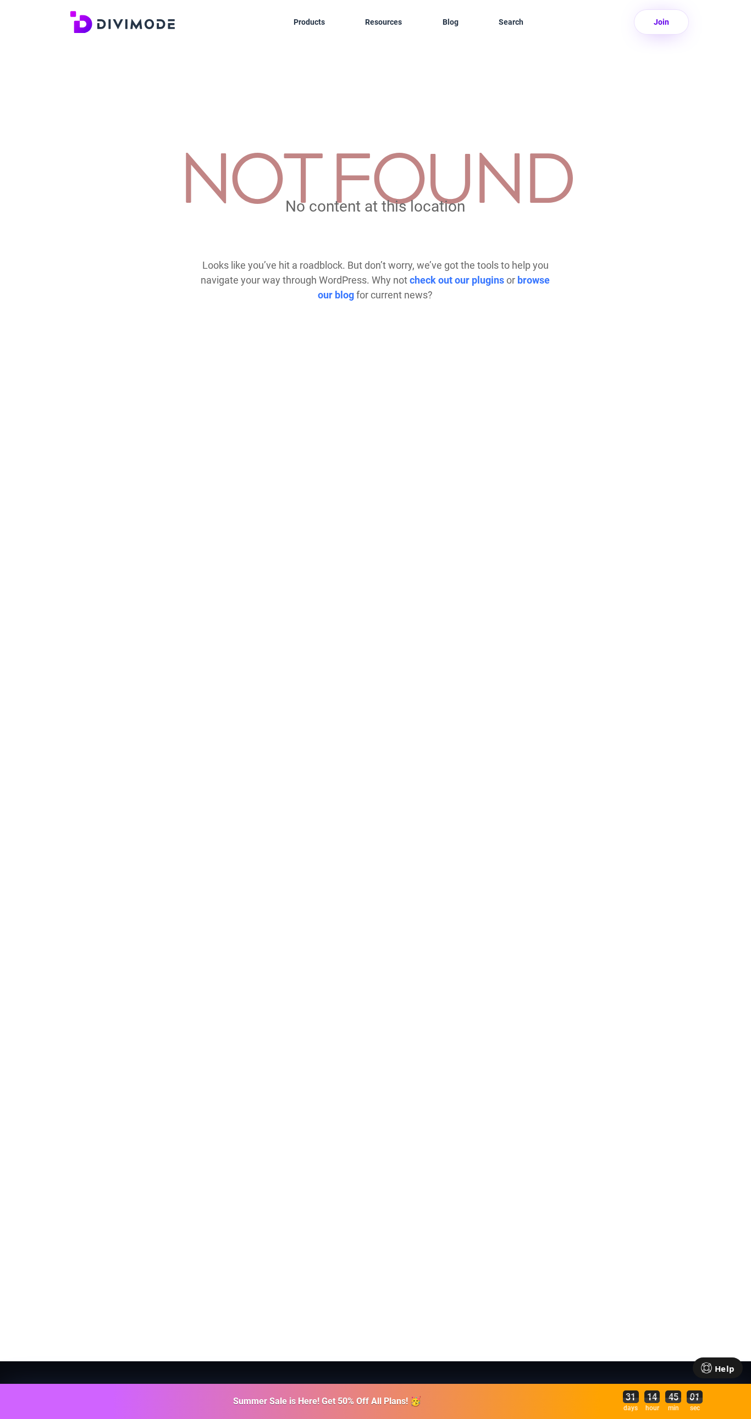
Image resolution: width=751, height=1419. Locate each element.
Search (511, 22)
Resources (383, 22)
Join (661, 22)
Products (309, 22)
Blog (451, 22)
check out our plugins (457, 280)
